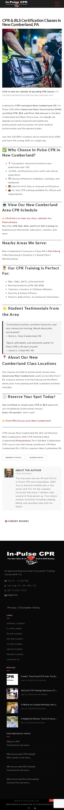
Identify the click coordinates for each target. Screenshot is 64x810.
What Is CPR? (13, 741)
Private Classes (15, 654)
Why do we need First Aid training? (23, 779)
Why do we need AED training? (21, 766)
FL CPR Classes (14, 628)
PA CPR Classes (14, 634)
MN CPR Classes (15, 639)
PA (54, 105)
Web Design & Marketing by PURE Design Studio (31, 804)
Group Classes (15, 649)
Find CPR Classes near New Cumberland (28, 420)
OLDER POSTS (36, 457)
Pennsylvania (23, 440)
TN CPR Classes (14, 644)
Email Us (12, 595)
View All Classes (16, 623)
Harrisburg (54, 251)
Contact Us (13, 659)
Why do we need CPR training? (21, 754)
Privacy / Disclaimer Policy (23, 607)
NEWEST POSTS (13, 457)
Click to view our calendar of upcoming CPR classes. (28, 91)
